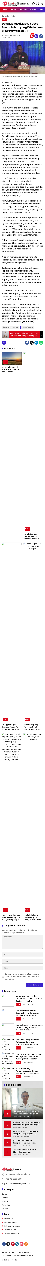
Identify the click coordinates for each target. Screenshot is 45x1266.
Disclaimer (6, 1255)
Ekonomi (5, 1209)
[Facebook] (27, 343)
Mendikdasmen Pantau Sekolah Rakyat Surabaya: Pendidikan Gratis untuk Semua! (31, 536)
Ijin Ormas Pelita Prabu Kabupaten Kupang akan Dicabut (24, 1141)
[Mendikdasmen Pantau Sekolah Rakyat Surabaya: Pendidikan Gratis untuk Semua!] (33, 442)
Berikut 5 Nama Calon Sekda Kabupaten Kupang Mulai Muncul (25, 1132)
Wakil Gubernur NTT (12, 1233)
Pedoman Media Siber (11, 1252)
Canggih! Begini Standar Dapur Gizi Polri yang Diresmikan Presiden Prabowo (11, 727)
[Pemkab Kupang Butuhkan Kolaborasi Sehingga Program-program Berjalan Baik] (33, 632)
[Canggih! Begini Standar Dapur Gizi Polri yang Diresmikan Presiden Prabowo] (12, 632)
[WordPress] (17, 1244)
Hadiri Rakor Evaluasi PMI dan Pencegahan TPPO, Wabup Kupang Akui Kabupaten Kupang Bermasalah (11, 917)
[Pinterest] (13, 1244)
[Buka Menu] (37, 3)
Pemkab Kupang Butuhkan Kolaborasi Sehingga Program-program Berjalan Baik (33, 727)
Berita (4, 20)
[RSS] (26, 1244)
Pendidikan (6, 1205)
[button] (33, 3)
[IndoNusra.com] (16, 3)
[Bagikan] (41, 36)
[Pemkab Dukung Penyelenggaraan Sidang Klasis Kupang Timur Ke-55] (33, 823)
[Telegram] (36, 343)
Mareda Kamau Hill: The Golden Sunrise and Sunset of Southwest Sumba (10, 369)
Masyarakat (9, 1218)
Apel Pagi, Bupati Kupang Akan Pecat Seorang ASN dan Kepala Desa (26, 1123)
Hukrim (5, 1201)
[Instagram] (22, 1244)
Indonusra (5, 35)
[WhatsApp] (41, 343)
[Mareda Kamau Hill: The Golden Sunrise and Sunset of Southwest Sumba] (12, 358)
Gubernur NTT (10, 1230)
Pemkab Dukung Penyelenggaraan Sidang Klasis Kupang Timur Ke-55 (33, 917)
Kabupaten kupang (12, 1226)
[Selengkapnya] (22, 1169)
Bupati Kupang (10, 1222)
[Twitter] (32, 343)
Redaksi (27, 1252)
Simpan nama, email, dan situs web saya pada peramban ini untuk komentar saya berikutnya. (22, 976)
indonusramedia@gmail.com (18, 1184)
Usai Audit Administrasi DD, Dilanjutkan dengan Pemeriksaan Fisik (24, 1151)
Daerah (5, 1197)
